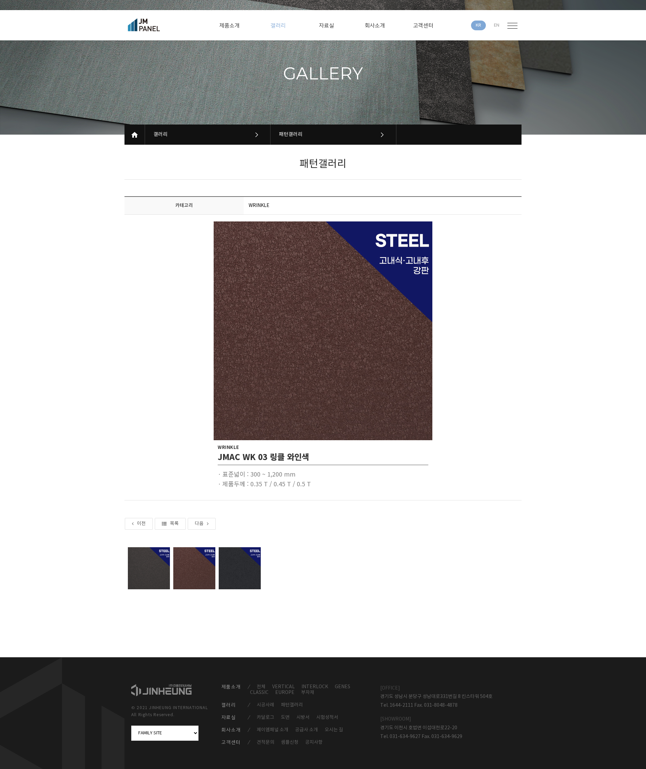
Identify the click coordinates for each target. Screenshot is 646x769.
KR (478, 25)
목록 (174, 523)
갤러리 (160, 134)
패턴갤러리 (290, 134)
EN (496, 25)
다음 (199, 523)
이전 (141, 523)
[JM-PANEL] (153, 25)
